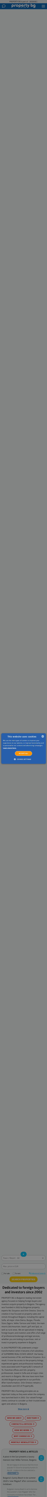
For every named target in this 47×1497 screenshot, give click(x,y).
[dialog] (23, 748)
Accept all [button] (23, 753)
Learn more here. (9, 748)
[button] (23, 759)
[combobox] (42, 736)
